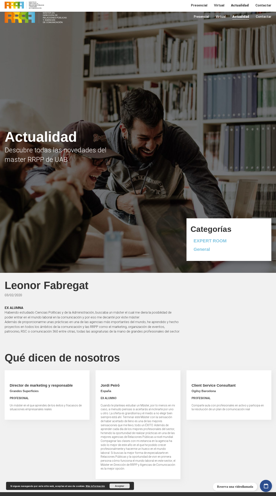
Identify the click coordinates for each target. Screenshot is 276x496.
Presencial (201, 17)
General (202, 249)
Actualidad (240, 17)
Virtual (221, 17)
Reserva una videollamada (235, 486)
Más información (95, 486)
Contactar (263, 17)
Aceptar (119, 486)
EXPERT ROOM (210, 240)
